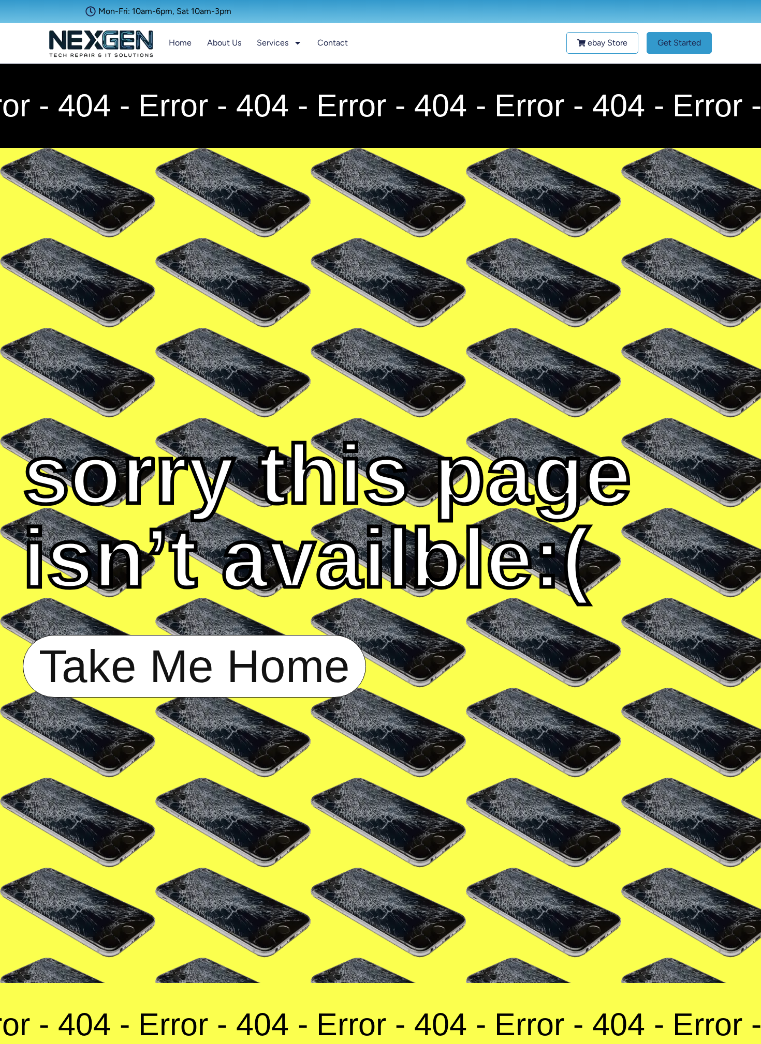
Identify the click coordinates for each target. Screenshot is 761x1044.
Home (180, 43)
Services (272, 43)
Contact (332, 43)
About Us (224, 43)
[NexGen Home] (101, 43)
